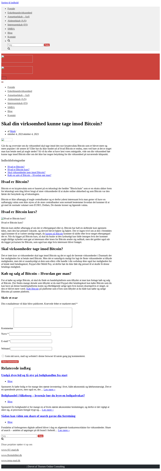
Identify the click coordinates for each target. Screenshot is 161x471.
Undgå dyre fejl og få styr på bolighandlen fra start (34, 375)
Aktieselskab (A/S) (17, 20)
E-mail (5, 341)
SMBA (11, 28)
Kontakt (12, 36)
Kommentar (7, 328)
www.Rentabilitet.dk (11, 455)
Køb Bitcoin (32, 288)
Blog (10, 32)
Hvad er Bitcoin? (16, 166)
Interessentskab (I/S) (18, 24)
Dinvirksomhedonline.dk (13, 466)
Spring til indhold (10, 2)
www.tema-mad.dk (10, 460)
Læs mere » (49, 389)
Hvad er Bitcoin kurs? (18, 169)
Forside (11, 8)
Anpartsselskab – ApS (19, 16)
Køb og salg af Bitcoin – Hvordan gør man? (29, 175)
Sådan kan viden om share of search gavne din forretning (38, 416)
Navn (5, 333)
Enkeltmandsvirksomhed (20, 12)
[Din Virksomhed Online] (17, 61)
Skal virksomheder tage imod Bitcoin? (26, 172)
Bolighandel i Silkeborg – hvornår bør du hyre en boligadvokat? (43, 395)
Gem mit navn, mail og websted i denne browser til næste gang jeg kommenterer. (45, 356)
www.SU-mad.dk (10, 449)
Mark (12, 131)
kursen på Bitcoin (54, 233)
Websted (5, 348)
